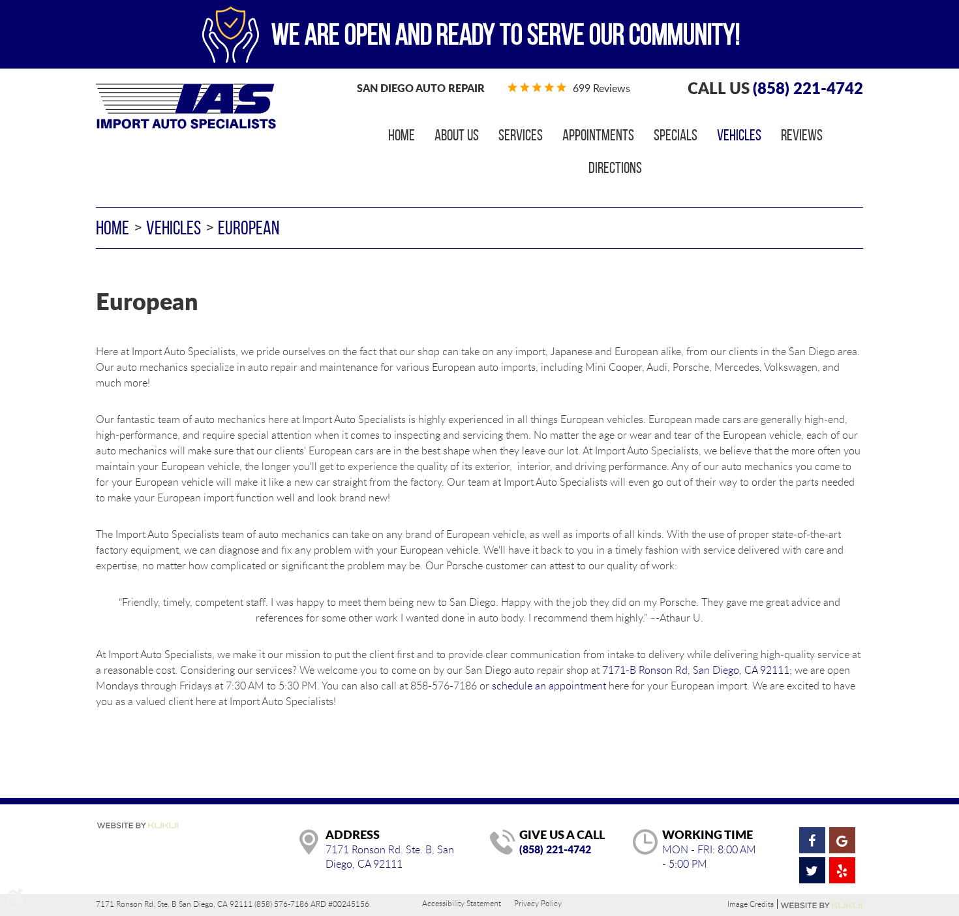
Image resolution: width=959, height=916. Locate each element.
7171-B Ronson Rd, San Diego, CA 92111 (695, 670)
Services (520, 135)
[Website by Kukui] (137, 826)
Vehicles (739, 135)
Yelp (842, 870)
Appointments (598, 135)
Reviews (802, 135)
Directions (615, 167)
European (248, 227)
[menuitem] (401, 135)
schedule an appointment (549, 685)
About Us (456, 135)
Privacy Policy (538, 903)
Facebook (812, 840)
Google (842, 840)
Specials (675, 135)
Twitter (812, 870)
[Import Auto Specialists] (186, 106)
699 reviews (601, 88)
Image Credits (750, 904)
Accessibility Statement (461, 903)
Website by (822, 905)
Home (401, 135)
